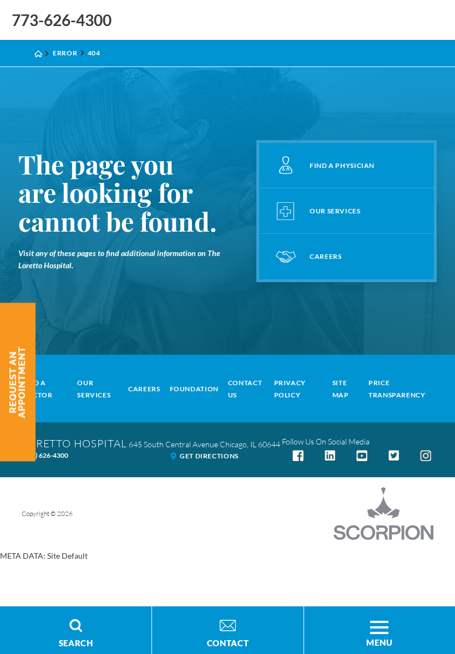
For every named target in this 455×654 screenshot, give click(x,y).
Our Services (93, 389)
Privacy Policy (290, 389)
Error (65, 53)
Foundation (194, 389)
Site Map (340, 389)
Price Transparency (396, 389)
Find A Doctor (37, 389)
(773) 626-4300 (45, 455)
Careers (144, 389)
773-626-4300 (62, 20)
